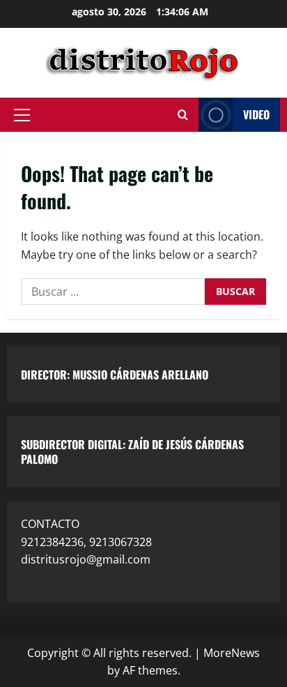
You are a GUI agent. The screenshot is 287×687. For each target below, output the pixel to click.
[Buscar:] (113, 291)
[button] (22, 115)
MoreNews (231, 652)
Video (256, 114)
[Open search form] (183, 115)
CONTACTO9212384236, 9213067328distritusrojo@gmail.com (86, 541)
